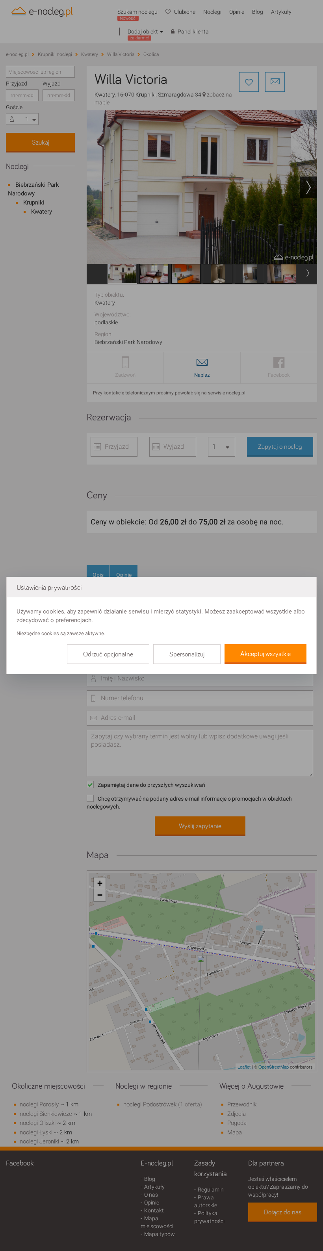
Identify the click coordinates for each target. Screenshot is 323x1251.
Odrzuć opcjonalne (108, 654)
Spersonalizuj (186, 654)
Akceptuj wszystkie (265, 654)
